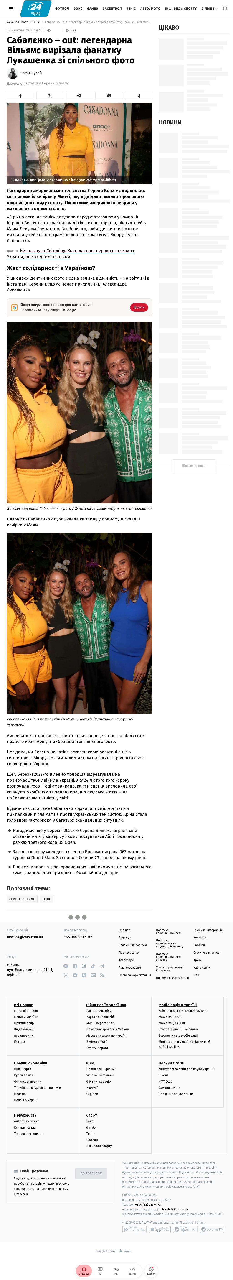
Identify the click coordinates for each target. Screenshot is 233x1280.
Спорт (91, 1115)
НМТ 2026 (165, 1082)
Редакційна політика (133, 945)
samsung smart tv (212, 1229)
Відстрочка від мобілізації (178, 1036)
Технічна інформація (208, 930)
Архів (197, 960)
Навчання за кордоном (176, 1094)
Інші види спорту (181, 8)
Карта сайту (201, 967)
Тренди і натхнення (28, 1134)
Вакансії (199, 945)
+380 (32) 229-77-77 (148, 1204)
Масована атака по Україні (106, 1036)
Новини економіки (30, 1063)
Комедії (91, 1088)
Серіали (92, 1094)
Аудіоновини (23, 1036)
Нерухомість (25, 1115)
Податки (20, 1094)
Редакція (125, 937)
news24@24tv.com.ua (25, 937)
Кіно (90, 1063)
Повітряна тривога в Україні (107, 1029)
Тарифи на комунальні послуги (37, 1088)
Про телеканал (129, 952)
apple (160, 1229)
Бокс (78, 8)
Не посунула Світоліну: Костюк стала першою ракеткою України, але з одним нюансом (70, 253)
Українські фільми (100, 1075)
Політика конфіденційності (168, 932)
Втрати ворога (97, 1048)
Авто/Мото (150, 8)
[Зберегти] (138, 95)
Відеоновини (24, 1029)
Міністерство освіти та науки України (186, 1069)
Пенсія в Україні (26, 1100)
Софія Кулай (31, 73)
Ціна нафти (22, 1069)
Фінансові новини (27, 1082)
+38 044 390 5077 (78, 937)
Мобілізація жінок (172, 1023)
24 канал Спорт (18, 22)
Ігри (196, 975)
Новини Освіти (171, 1063)
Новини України (26, 1017)
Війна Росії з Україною (106, 1005)
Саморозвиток (169, 1088)
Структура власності (207, 952)
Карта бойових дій (100, 1017)
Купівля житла (25, 1128)
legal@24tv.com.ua (175, 1209)
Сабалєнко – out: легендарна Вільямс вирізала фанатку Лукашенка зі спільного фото (98, 22)
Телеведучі (126, 960)
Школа (164, 1075)
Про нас (124, 930)
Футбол (62, 8)
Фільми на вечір (98, 1082)
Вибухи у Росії (96, 1042)
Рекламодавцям (130, 967)
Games (92, 8)
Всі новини (23, 1005)
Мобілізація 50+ (170, 1017)
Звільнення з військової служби (183, 1011)
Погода (19, 1042)
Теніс (131, 8)
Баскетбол (112, 8)
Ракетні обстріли (98, 1011)
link (66, 966)
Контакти (199, 937)
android (134, 1229)
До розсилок (91, 1173)
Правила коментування (172, 978)
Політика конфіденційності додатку (168, 957)
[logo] (35, 8)
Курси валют (23, 1075)
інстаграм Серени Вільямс (46, 83)
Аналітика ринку (26, 1121)
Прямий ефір (24, 1023)
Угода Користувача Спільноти (169, 969)
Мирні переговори (100, 1023)
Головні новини (26, 1011)
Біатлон (92, 1140)
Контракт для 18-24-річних (178, 1029)
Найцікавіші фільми (101, 1069)
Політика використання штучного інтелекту (169, 943)
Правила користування (135, 975)
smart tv (185, 1229)
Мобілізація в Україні (178, 1005)
